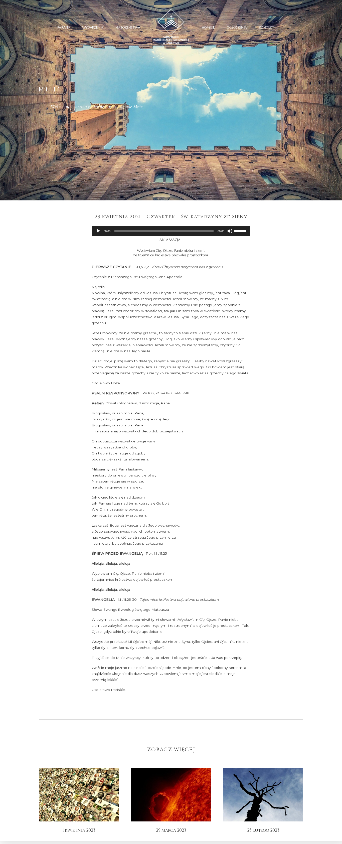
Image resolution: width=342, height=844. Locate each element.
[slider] (241, 230)
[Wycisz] (229, 230)
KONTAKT (266, 27)
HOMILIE (208, 27)
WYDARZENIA (93, 27)
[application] (171, 231)
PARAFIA (63, 27)
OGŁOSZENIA (237, 27)
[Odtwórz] (98, 230)
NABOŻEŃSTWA (127, 27)
